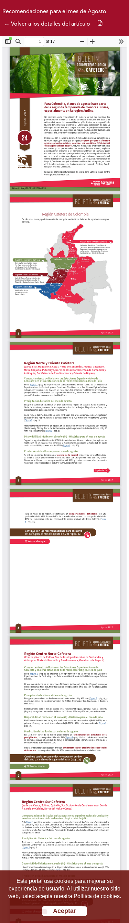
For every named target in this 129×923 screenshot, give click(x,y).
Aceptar (64, 910)
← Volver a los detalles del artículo (47, 24)
